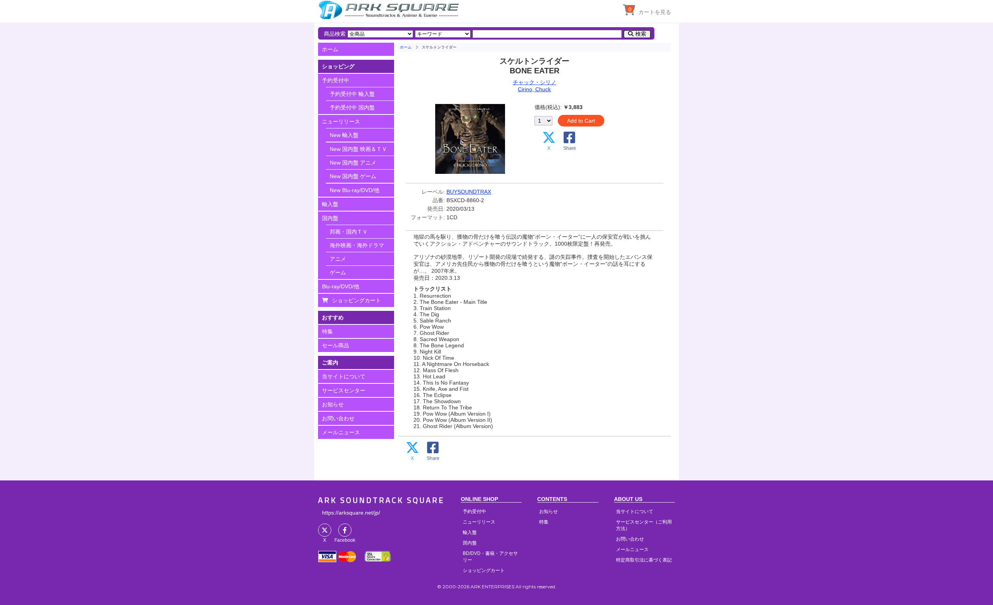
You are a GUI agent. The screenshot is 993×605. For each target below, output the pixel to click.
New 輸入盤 (344, 135)
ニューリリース (341, 121)
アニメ (338, 259)
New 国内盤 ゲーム (353, 176)
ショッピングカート (356, 300)
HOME (390, 9)
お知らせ (333, 404)
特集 (327, 331)
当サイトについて (343, 376)
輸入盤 (330, 204)
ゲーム (338, 272)
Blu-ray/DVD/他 (340, 286)
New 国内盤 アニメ (353, 162)
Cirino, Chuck (534, 89)
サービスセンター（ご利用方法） (644, 525)
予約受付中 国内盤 (352, 107)
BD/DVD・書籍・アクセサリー (490, 557)
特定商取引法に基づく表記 (644, 560)
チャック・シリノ (534, 82)
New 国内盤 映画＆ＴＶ (358, 149)
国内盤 (330, 218)
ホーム (330, 49)
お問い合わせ (338, 418)
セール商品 (335, 345)
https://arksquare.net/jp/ (351, 513)
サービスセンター (343, 390)
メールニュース (341, 432)
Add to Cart (581, 121)
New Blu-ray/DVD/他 (354, 190)
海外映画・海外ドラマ (357, 245)
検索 (640, 34)
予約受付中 (335, 80)
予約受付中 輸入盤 (352, 94)
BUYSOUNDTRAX (468, 192)
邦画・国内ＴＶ (349, 232)
